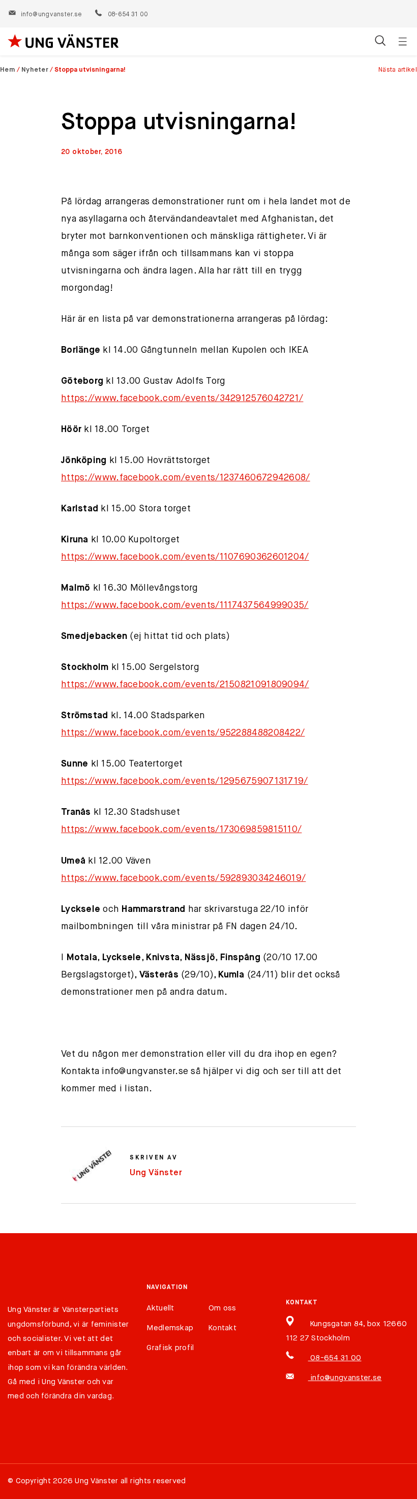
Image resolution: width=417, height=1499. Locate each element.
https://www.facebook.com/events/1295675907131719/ (184, 781)
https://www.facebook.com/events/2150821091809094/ (185, 684)
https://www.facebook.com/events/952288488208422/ (183, 733)
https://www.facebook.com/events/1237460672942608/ (185, 477)
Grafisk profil (170, 1348)
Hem (7, 70)
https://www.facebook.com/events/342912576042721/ (182, 398)
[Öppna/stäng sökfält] (380, 41)
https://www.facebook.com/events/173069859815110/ (181, 829)
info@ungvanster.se (51, 15)
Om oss (222, 1308)
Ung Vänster (156, 1173)
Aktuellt (160, 1308)
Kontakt (222, 1328)
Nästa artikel (397, 70)
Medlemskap (169, 1328)
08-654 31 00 (127, 15)
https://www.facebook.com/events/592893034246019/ (183, 878)
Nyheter (34, 70)
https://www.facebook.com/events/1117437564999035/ (185, 605)
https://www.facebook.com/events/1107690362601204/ (185, 557)
